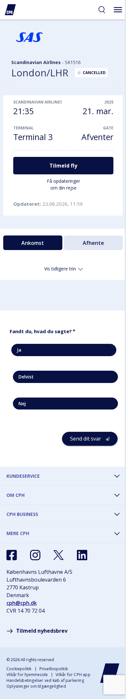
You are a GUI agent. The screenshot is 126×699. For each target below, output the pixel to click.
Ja (19, 350)
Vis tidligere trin (60, 269)
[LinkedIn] (82, 555)
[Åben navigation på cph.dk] (118, 9)
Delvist (26, 377)
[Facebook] (11, 555)
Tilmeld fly (63, 165)
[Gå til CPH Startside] (110, 673)
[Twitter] (58, 555)
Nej (22, 403)
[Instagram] (35, 555)
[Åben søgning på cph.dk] (102, 9)
